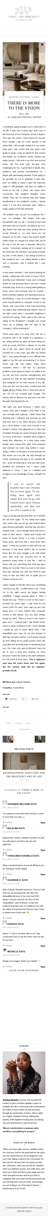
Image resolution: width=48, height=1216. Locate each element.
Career (8, 723)
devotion (18, 723)
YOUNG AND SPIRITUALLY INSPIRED (26, 117)
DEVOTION (14, 97)
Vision (28, 723)
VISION (35, 97)
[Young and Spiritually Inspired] (24, 13)
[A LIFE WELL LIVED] (9, 739)
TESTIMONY (25, 97)
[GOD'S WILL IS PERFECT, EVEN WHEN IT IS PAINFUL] (39, 739)
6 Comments (24, 729)
